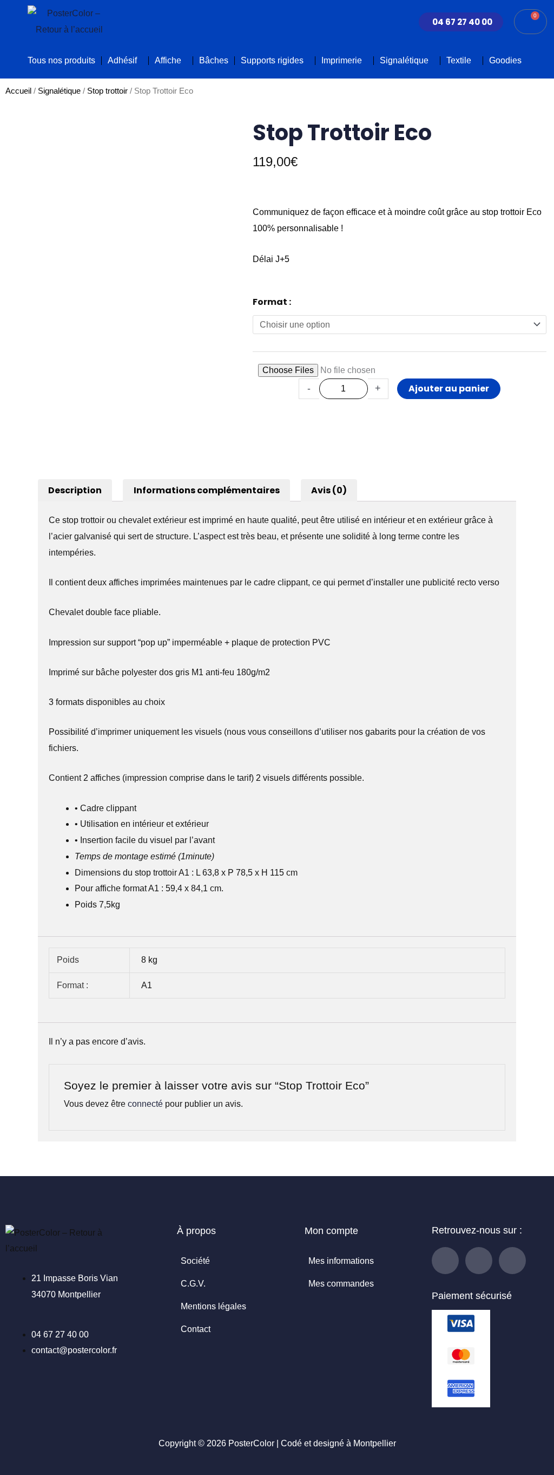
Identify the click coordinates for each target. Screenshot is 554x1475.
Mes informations (341, 1260)
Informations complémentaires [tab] (207, 490)
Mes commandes (341, 1283)
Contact (195, 1329)
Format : (272, 302)
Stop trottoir (107, 91)
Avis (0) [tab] (329, 490)
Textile (458, 60)
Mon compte (331, 1230)
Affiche (168, 60)
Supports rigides (272, 60)
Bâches (213, 60)
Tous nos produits (61, 60)
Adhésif (122, 60)
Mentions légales (213, 1306)
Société (195, 1260)
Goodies (505, 60)
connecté (145, 1103)
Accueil (18, 91)
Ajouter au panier (448, 388)
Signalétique (404, 60)
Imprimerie (341, 60)
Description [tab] (75, 490)
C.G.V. (193, 1283)
